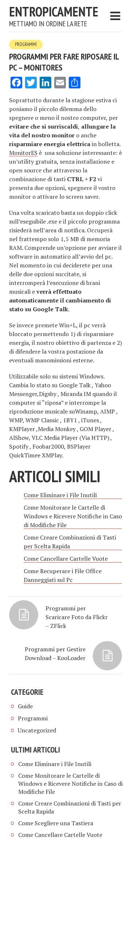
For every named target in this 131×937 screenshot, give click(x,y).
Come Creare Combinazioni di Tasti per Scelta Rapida (69, 807)
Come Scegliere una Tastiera (55, 823)
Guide (25, 706)
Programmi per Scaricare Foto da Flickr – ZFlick (76, 617)
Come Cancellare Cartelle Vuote (60, 835)
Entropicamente (53, 11)
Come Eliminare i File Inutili (54, 764)
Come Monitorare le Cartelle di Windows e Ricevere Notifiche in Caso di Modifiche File (70, 784)
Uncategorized (37, 730)
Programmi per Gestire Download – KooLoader (55, 653)
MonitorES (23, 153)
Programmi (26, 44)
